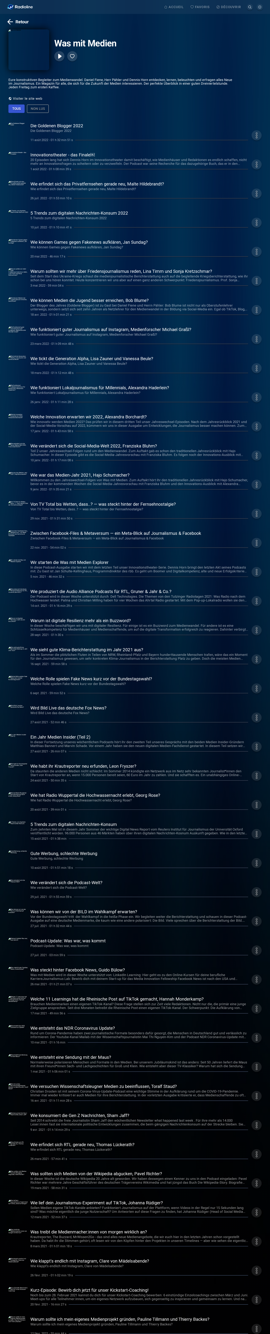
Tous (16, 109)
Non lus (38, 109)
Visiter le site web (27, 99)
